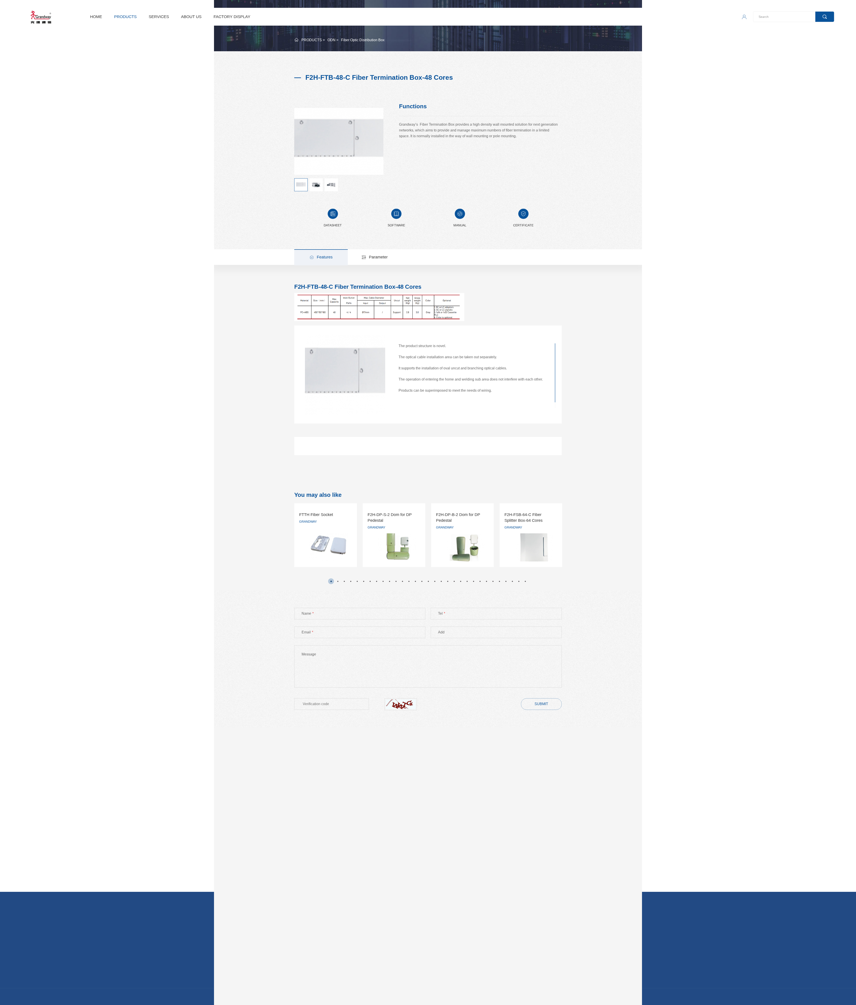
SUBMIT (541, 704)
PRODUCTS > (313, 40)
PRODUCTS (125, 16)
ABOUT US (191, 16)
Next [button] (562, 538)
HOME (96, 16)
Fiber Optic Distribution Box (363, 40)
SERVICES (159, 16)
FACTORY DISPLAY (232, 16)
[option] (325, 535)
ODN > (332, 40)
